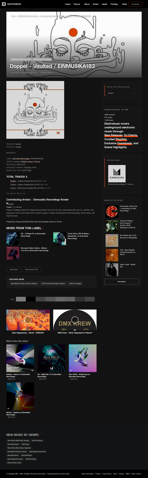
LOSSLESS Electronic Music (28, 16)
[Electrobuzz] (11, 4)
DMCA (128, 474)
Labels (104, 4)
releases (109, 115)
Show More (122, 282)
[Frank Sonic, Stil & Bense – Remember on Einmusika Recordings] (59, 238)
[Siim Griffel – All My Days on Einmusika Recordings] (83, 358)
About (87, 4)
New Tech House (37, 440)
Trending (114, 4)
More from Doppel (75, 283)
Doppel (61, 16)
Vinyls (124, 4)
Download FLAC (31, 269)
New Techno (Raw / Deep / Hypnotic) (19, 448)
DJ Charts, (131, 135)
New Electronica (26, 455)
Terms (115, 474)
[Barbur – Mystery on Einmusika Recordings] (20, 396)
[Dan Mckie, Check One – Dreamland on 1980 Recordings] (112, 211)
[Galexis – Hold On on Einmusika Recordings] (20, 358)
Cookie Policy (106, 474)
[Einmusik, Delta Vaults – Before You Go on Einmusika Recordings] (12, 253)
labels (108, 120)
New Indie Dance (13, 455)
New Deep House (13, 444)
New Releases (113, 135)
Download (14, 269)
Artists (96, 4)
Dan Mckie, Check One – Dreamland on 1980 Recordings (128, 208)
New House (25, 444)
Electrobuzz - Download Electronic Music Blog (53, 474)
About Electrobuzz (88, 474)
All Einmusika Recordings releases (53, 283)
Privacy (98, 474)
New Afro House (31, 459)
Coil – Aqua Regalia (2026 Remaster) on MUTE (127, 252)
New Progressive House (15, 459)
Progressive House (13, 222)
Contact (121, 474)
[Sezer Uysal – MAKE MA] (112, 269)
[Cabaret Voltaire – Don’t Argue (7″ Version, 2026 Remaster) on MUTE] (112, 226)
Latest (68, 4)
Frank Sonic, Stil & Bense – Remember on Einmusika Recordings (79, 235)
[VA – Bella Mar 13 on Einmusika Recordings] (51, 358)
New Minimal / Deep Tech (37, 451)
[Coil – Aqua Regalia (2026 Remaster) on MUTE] (112, 255)
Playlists (121, 139)
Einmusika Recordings (49, 16)
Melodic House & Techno (42, 59)
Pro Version (135, 4)
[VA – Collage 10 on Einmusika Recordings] (12, 238)
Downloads (124, 143)
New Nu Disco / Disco (14, 463)
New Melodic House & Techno (17, 451)
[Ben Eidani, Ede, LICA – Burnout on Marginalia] (112, 240)
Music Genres (136, 474)
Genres (77, 4)
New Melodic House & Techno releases (24, 283)
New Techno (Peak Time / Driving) (18, 440)
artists (108, 117)
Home (13, 16)
